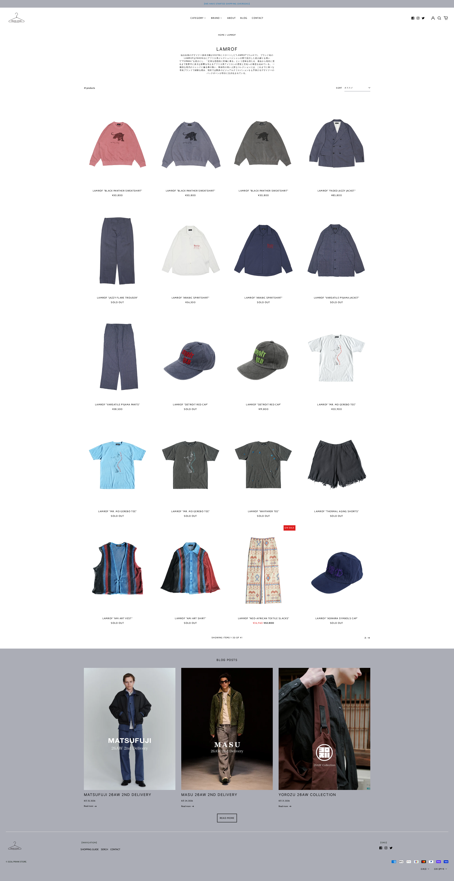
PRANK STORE (19, 861)
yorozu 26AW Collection (307, 794)
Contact (257, 17)
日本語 (424, 869)
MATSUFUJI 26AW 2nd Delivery (118, 794)
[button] (439, 18)
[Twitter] (423, 18)
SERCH (104, 849)
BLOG (243, 17)
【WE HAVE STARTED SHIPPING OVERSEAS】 (227, 3)
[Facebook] (412, 18)
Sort (339, 88)
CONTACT (115, 849)
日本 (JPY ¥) (439, 869)
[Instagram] (418, 18)
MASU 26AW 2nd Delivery (209, 794)
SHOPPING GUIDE (90, 849)
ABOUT (231, 17)
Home (221, 35)
